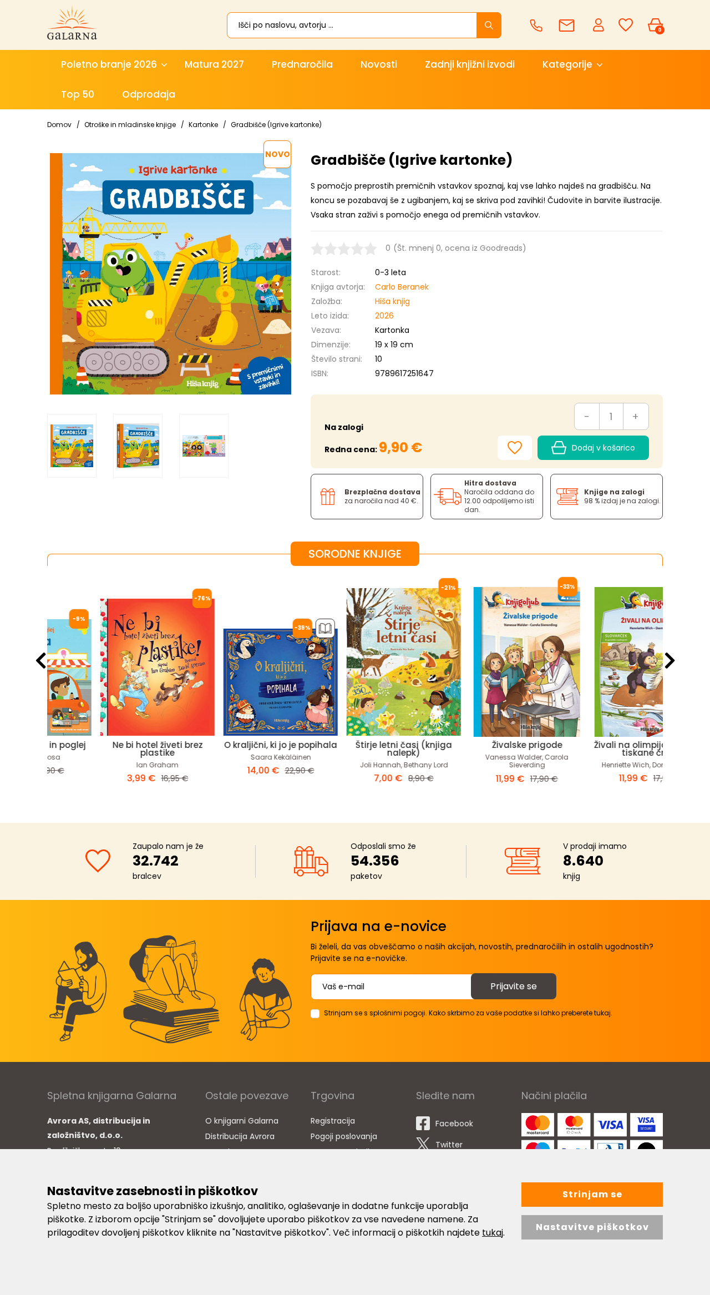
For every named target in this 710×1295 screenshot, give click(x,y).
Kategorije (567, 64)
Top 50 (77, 94)
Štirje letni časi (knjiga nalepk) (355, 748)
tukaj (492, 1232)
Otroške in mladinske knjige (130, 124)
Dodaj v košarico (603, 447)
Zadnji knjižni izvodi (470, 64)
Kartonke (203, 124)
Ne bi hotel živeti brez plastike (109, 748)
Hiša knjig (392, 301)
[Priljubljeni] (625, 25)
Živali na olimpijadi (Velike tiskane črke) (601, 748)
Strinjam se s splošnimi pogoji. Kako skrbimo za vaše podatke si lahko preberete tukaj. (468, 1013)
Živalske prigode (478, 745)
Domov (59, 124)
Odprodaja (148, 94)
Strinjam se (592, 1194)
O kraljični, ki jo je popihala (231, 745)
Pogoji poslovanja (344, 1136)
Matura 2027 (214, 64)
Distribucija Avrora (240, 1136)
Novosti (379, 64)
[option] (72, 446)
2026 (384, 315)
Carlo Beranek (402, 286)
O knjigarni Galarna (241, 1120)
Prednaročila (302, 64)
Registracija (333, 1120)
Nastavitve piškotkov (592, 1227)
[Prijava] (599, 24)
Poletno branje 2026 (109, 64)
